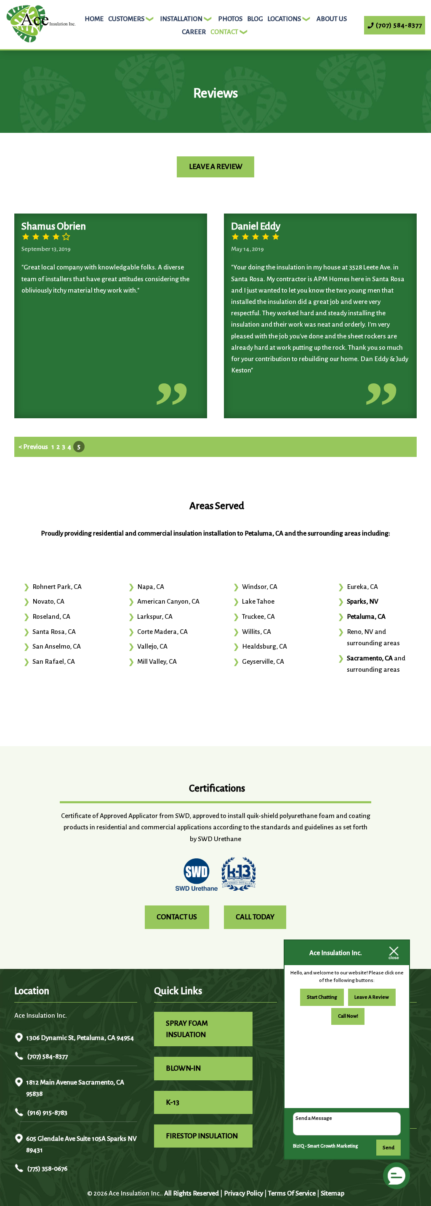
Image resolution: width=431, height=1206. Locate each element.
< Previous (34, 446)
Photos (230, 18)
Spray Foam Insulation (187, 1029)
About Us (332, 18)
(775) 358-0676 (46, 1168)
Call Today (255, 917)
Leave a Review (215, 167)
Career (194, 31)
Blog (255, 18)
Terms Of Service (292, 1193)
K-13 (172, 1102)
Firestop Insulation (202, 1136)
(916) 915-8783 (46, 1112)
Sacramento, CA (370, 658)
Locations (284, 18)
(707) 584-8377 (47, 1056)
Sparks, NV (362, 601)
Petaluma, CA (366, 616)
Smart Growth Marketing (332, 1145)
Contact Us (177, 917)
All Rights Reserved (191, 1193)
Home (94, 18)
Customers (126, 18)
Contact (224, 31)
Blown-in (183, 1068)
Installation (181, 18)
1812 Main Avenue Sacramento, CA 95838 (75, 1088)
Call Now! (348, 1016)
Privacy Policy (243, 1193)
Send (388, 1148)
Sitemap (332, 1193)
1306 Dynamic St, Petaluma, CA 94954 (80, 1037)
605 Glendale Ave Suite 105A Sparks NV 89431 (81, 1144)
